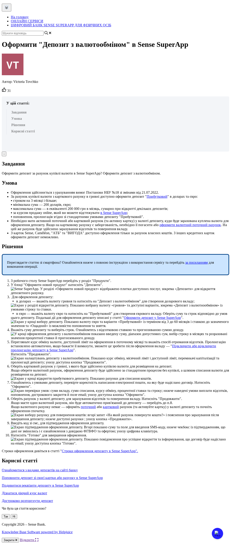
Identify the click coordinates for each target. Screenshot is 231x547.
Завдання (19, 112)
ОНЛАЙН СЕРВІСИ (27, 21)
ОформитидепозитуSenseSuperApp (152, 318)
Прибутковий (157, 196)
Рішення (18, 125)
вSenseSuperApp (113, 213)
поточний (88, 407)
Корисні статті (23, 131)
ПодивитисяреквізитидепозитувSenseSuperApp (40, 485)
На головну (20, 17)
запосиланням (196, 262)
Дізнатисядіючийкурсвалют (24, 493)
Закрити (9, 540)
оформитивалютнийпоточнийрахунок (190, 225)
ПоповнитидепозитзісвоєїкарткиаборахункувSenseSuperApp (52, 478)
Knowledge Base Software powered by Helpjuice (37, 532)
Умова (16, 118)
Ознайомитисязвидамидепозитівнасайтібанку (40, 470)
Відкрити (27, 540)
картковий (111, 407)
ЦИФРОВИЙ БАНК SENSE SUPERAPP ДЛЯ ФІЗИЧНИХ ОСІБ (61, 25)
